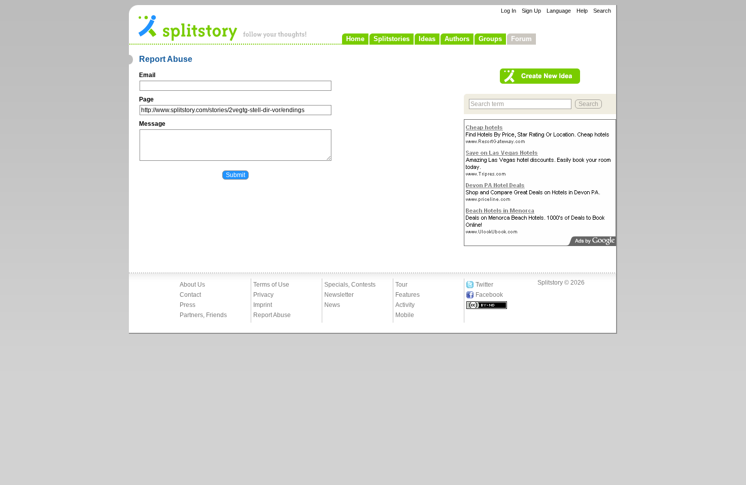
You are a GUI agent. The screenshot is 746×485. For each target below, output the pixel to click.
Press (187, 304)
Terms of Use (271, 284)
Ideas (427, 39)
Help (582, 11)
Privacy (263, 294)
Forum (521, 39)
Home (355, 39)
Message (152, 123)
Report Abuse (272, 315)
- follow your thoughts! (223, 27)
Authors (457, 39)
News (332, 304)
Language (559, 11)
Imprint (262, 304)
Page (146, 99)
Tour (401, 284)
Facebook (489, 294)
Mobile (404, 315)
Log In (508, 11)
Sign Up (531, 11)
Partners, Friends (203, 315)
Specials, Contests (350, 284)
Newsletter (339, 294)
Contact (190, 294)
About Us (192, 284)
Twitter (484, 284)
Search (602, 11)
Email (147, 75)
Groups (490, 39)
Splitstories (392, 39)
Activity (405, 304)
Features (407, 294)
